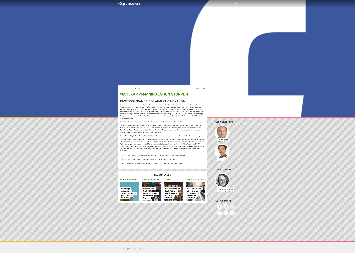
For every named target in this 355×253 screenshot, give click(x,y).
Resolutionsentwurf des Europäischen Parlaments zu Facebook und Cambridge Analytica (155, 155)
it (201, 89)
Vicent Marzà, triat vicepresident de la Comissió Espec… (150, 193)
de (196, 89)
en (204, 89)
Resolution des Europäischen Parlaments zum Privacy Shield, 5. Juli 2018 (150, 159)
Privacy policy (132, 249)
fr (199, 89)
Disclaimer (124, 249)
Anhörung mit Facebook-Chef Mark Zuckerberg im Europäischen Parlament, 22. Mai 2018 (155, 163)
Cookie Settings (142, 249)
